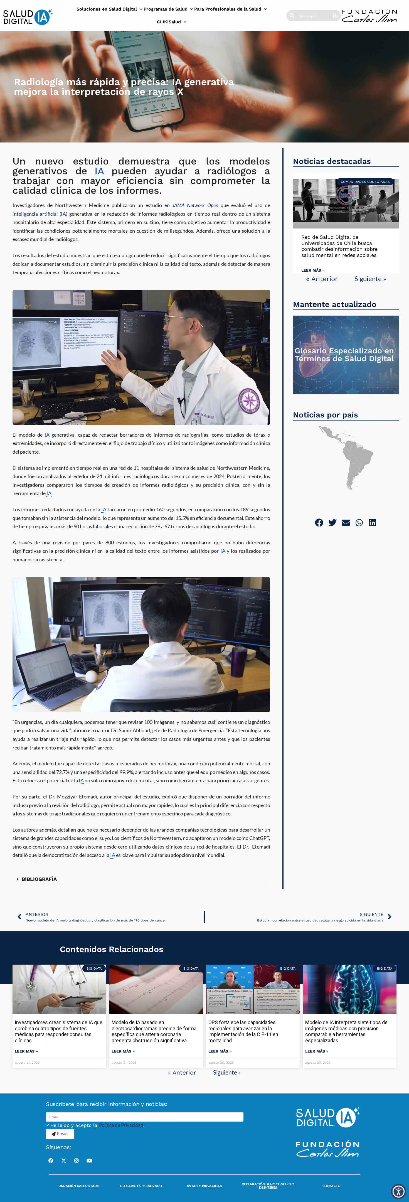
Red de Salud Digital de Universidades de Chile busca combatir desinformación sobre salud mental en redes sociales (339, 246)
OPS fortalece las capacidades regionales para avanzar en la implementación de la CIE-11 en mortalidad (243, 1031)
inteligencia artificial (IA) (40, 214)
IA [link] (99, 171)
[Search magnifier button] (292, 15)
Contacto (331, 1186)
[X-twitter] (64, 1161)
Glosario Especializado (141, 1186)
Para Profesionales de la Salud (227, 9)
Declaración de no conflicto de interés (268, 1185)
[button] (141, 879)
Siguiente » (370, 278)
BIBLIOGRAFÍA (39, 879)
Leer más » (312, 270)
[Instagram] (77, 1161)
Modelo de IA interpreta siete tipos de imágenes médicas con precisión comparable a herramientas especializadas (346, 1031)
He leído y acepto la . (97, 1125)
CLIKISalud (169, 21)
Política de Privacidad (121, 1125)
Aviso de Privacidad (204, 1186)
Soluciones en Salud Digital (107, 9)
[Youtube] (89, 1161)
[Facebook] (51, 1161)
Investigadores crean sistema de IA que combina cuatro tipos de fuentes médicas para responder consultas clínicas (58, 1031)
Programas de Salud (166, 9)
